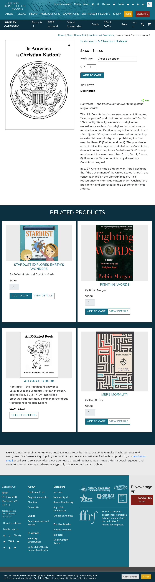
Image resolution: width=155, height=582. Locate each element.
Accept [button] (146, 577)
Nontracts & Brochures (101, 35)
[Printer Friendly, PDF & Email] (145, 100)
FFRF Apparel (53, 24)
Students (33, 533)
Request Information (38, 497)
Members (59, 487)
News (33, 14)
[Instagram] (98, 4)
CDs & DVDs (108, 24)
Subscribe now (145, 500)
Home (61, 35)
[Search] (142, 24)
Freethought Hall (36, 492)
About (10, 14)
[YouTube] (127, 4)
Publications (50, 14)
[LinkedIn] (138, 4)
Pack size (87, 58)
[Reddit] (133, 4)
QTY (83, 67)
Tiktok (121, 4)
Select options (24, 415)
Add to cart (21, 295)
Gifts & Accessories (74, 24)
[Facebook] (93, 4)
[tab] (87, 91)
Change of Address (63, 516)
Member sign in (81, 4)
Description (87, 91)
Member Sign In (61, 497)
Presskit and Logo (62, 530)
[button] (69, 45)
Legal (22, 14)
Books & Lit (37, 24)
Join (128, 14)
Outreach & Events (96, 14)
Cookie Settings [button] (130, 577)
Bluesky (106, 4)
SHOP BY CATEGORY (11, 24)
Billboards (58, 535)
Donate (142, 14)
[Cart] (149, 24)
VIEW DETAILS (43, 295)
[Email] (143, 4)
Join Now (58, 492)
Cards (95, 24)
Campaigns (71, 14)
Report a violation (62, 4)
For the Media (62, 524)
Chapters (32, 502)
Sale (124, 24)
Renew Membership (63, 502)
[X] (114, 4)
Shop (117, 14)
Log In (134, 24)
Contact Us (9, 487)
